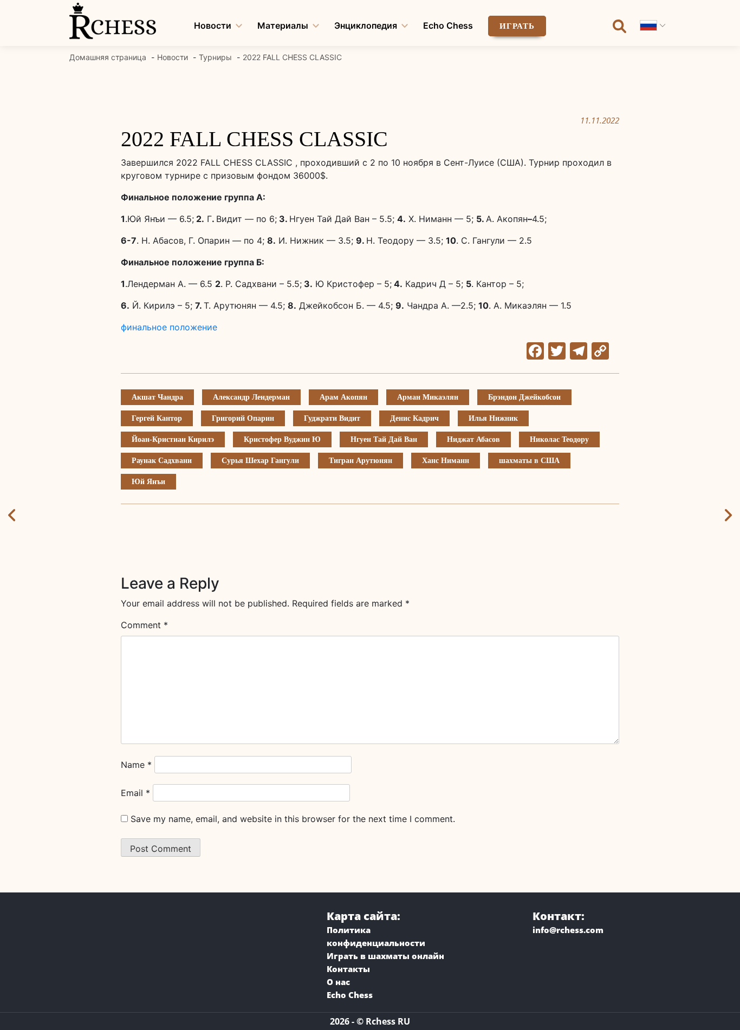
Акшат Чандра (157, 397)
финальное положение (169, 327)
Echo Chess (448, 25)
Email (135, 792)
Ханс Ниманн (445, 461)
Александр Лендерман (251, 397)
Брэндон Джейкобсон (524, 397)
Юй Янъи (148, 482)
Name (136, 764)
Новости (212, 25)
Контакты (348, 968)
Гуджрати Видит (332, 418)
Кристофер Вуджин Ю (282, 439)
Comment (144, 625)
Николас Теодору (559, 439)
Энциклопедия (365, 25)
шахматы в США (529, 461)
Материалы (282, 25)
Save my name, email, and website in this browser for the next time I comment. (293, 818)
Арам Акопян (343, 397)
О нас (338, 981)
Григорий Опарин (243, 418)
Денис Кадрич (414, 418)
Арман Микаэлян (427, 397)
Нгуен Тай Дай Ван (383, 439)
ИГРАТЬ (516, 26)
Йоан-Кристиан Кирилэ (173, 439)
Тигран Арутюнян (360, 461)
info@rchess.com (568, 929)
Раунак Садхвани (162, 461)
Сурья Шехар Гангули (260, 461)
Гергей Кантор (157, 418)
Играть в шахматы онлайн (385, 955)
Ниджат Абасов (473, 439)
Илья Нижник (493, 418)
